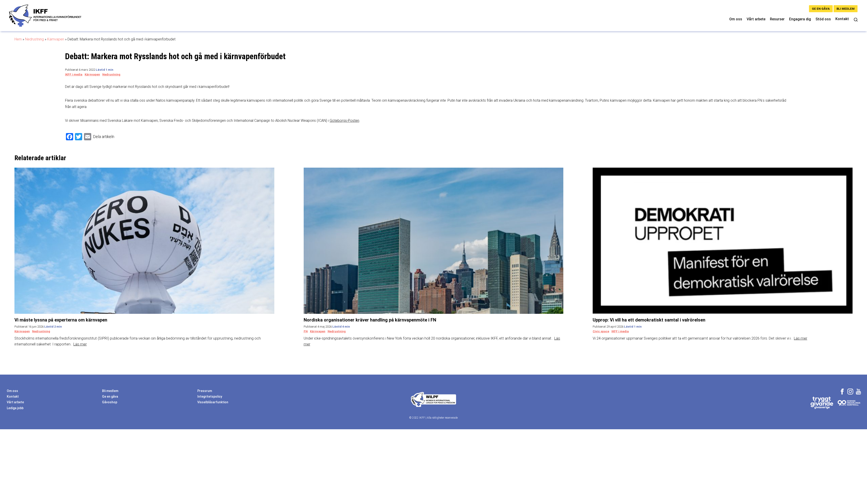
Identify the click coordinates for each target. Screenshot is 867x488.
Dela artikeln (103, 136)
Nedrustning (34, 39)
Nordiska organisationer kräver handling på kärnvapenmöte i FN (370, 320)
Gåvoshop (109, 402)
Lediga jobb (15, 408)
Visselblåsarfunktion (212, 402)
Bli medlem (846, 8)
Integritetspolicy (209, 396)
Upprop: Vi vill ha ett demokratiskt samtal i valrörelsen (649, 320)
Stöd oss (823, 19)
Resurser (777, 19)
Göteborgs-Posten (344, 120)
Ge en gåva (821, 8)
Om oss (735, 19)
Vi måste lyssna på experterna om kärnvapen (60, 320)
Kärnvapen (55, 39)
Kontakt (842, 19)
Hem (18, 39)
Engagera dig (800, 19)
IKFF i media (73, 74)
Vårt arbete (756, 19)
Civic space (601, 331)
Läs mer (80, 344)
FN (306, 331)
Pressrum (204, 391)
